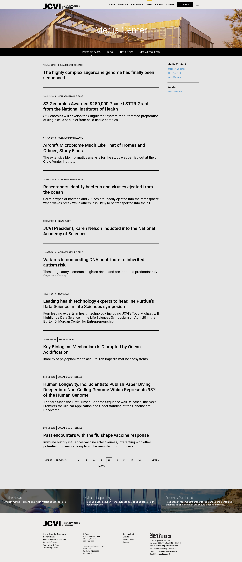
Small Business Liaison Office (162, 554)
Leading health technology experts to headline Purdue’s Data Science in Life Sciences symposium (98, 303)
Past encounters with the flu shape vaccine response (96, 435)
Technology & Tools (51, 545)
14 (140, 460)
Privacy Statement (157, 546)
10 (110, 460)
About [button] (112, 4)
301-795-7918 (174, 73)
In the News (126, 52)
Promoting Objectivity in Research (163, 551)
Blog (110, 52)
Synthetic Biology (50, 542)
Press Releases (91, 52)
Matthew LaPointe (176, 69)
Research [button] (123, 4)
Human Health (49, 537)
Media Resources (150, 52)
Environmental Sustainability (54, 539)
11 (117, 460)
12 (125, 460)
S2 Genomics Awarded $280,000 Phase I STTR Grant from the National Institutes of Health (96, 106)
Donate (185, 4)
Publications (137, 4)
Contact (170, 4)
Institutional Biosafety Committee (163, 549)
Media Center (128, 539)
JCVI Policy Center (50, 548)
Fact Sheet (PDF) (175, 92)
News (149, 4)
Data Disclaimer (171, 546)
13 (133, 460)
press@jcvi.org (174, 77)
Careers (159, 4)
